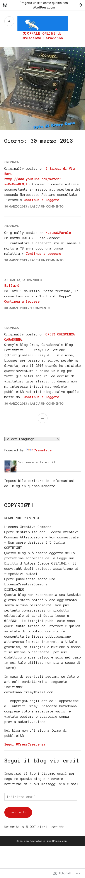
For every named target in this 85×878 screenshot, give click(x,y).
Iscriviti (18, 812)
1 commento (40, 308)
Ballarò (12, 285)
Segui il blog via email (42, 761)
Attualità (12, 280)
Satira (27, 280)
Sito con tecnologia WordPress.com (42, 840)
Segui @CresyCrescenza (25, 744)
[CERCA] (9, 21)
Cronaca (11, 162)
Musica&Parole (58, 233)
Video (37, 280)
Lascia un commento (46, 206)
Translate (43, 450)
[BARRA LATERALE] (43, 418)
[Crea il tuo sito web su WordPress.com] (42, 5)
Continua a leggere (41, 200)
